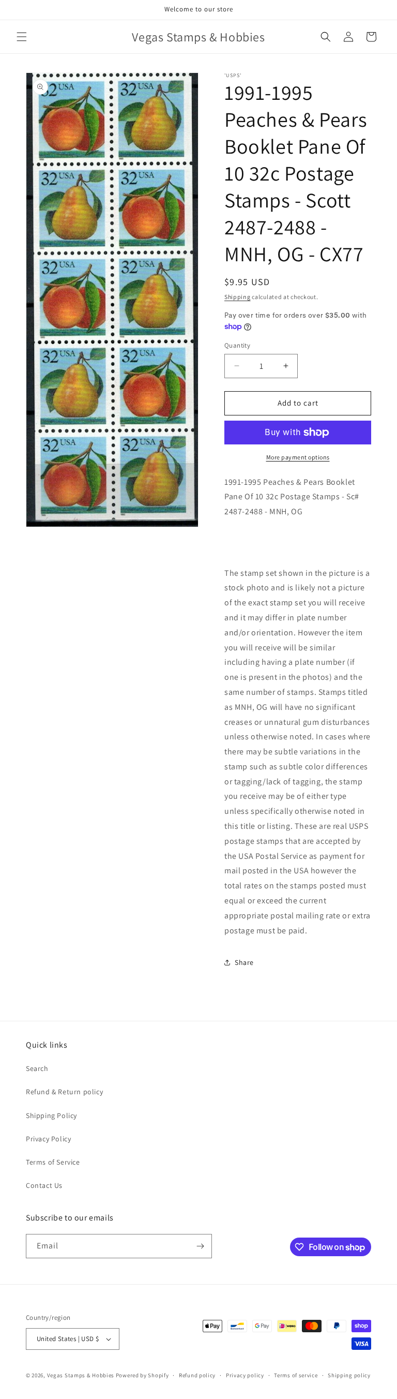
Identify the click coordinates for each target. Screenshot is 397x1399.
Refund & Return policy (64, 1091)
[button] (21, 36)
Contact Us (44, 1185)
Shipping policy (349, 1375)
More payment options (298, 457)
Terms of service (295, 1375)
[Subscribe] (200, 1246)
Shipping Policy (51, 1115)
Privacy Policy (48, 1138)
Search (37, 1068)
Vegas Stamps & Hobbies (80, 1375)
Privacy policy (245, 1375)
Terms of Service (53, 1162)
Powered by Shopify (142, 1375)
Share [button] (244, 962)
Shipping (237, 297)
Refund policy (197, 1375)
